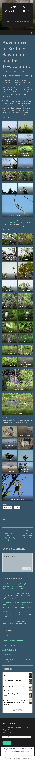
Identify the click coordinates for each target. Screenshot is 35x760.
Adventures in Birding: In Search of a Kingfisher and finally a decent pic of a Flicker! (9, 535)
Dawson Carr (7, 690)
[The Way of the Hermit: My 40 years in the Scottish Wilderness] (30, 704)
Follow (6, 743)
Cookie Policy (9, 753)
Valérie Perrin (7, 682)
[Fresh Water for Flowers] (30, 684)
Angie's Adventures (17, 9)
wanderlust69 (18, 71)
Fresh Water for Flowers (12, 680)
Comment (26, 568)
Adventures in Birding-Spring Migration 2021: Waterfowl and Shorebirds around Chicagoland (17, 605)
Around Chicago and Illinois (12, 640)
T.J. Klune (6, 695)
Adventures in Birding (12, 519)
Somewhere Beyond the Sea (13, 694)
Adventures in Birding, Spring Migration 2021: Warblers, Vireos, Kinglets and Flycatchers (17, 586)
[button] (9, 127)
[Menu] (4, 32)
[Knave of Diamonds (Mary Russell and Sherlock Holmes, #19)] (30, 677)
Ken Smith (6, 704)
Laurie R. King (7, 675)
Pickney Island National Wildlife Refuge (17, 222)
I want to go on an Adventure (14, 724)
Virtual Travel (7, 655)
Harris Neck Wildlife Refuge (12, 103)
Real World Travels (26, 519)
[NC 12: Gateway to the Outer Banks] (30, 690)
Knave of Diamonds (10, 674)
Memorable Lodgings (10, 645)
